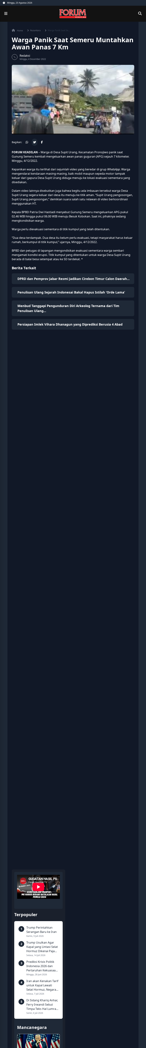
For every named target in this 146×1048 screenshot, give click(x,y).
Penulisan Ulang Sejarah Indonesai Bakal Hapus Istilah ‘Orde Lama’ (71, 292)
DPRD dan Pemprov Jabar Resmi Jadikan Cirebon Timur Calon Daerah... (73, 279)
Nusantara (35, 30)
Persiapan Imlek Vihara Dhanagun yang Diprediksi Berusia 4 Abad (69, 324)
